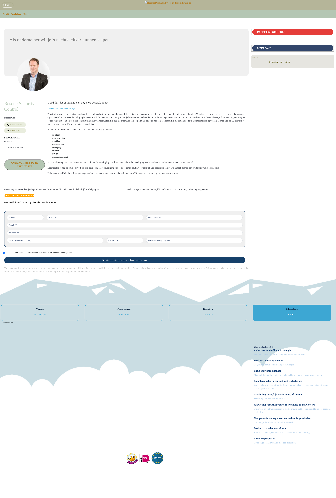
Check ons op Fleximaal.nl (94, 491)
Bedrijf (6, 14)
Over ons (174, 459)
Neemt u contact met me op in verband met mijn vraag (124, 260)
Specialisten (16, 14)
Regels (232, 494)
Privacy (224, 494)
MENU (6, 5)
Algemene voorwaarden (209, 494)
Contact (173, 462)
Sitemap (249, 494)
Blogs (25, 14)
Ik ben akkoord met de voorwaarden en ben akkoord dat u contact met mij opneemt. (40, 252)
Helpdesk (240, 494)
